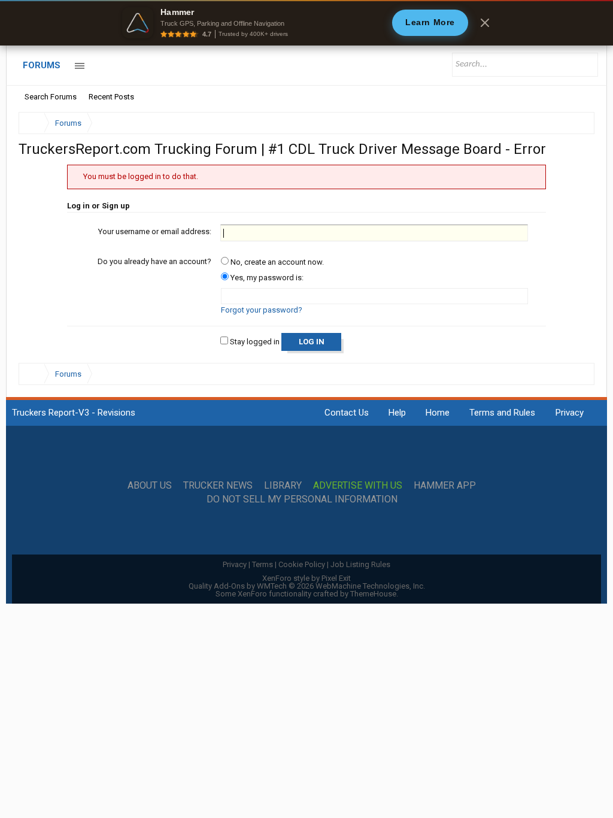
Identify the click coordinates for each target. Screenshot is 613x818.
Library (283, 485)
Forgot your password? (261, 309)
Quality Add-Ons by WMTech (307, 585)
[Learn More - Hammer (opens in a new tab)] (306, 23)
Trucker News (218, 485)
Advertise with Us (357, 485)
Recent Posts (111, 96)
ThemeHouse (373, 593)
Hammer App (445, 485)
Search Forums (51, 96)
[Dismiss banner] (485, 23)
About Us (150, 485)
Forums (41, 65)
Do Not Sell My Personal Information (302, 499)
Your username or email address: (154, 231)
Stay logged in (254, 341)
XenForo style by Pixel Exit (306, 578)
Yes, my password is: (266, 277)
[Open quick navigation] (577, 123)
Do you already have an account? (154, 261)
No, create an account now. (276, 261)
